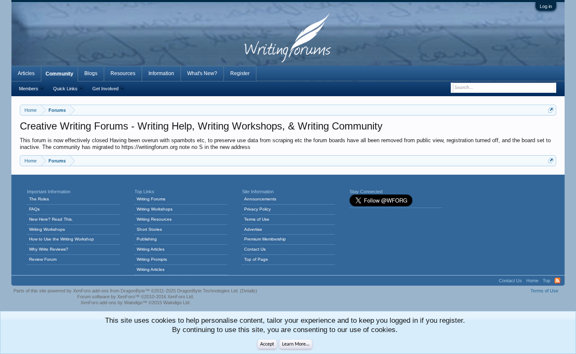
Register (240, 73)
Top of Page (256, 259)
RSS (557, 281)
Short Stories (149, 229)
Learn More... (296, 344)
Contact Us (255, 249)
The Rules (39, 199)
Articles (26, 73)
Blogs (90, 73)
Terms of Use (256, 219)
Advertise (253, 229)
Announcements (260, 199)
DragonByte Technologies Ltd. (208, 290)
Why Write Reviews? (48, 249)
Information (161, 73)
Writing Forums (151, 199)
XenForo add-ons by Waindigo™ (114, 302)
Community (59, 74)
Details (249, 290)
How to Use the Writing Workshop (61, 239)
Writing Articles (150, 249)
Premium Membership (265, 239)
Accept (267, 344)
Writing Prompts (152, 259)
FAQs (34, 209)
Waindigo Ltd (176, 302)
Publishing (147, 239)
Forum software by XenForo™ (135, 296)
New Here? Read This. (51, 219)
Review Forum (43, 259)
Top (546, 280)
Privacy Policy (257, 209)
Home (532, 280)
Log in (546, 6)
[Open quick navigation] (551, 110)
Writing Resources (154, 219)
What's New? (202, 73)
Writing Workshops (47, 229)
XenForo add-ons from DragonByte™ (111, 290)
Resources (122, 73)
